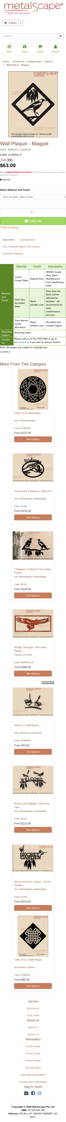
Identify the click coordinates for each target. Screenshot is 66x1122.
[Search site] (60, 36)
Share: (4, 160)
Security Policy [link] (33, 1067)
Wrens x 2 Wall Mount (26, 725)
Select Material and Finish (15, 189)
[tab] (9, 239)
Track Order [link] (33, 1015)
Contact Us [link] (33, 1034)
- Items (11, 23)
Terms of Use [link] (33, 1046)
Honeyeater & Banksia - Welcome (33, 491)
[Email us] (26, 1093)
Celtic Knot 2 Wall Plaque (28, 959)
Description (9, 239)
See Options (33, 439)
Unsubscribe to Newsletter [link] (33, 1082)
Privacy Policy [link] (33, 1053)
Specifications (27, 239)
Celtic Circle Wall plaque (27, 413)
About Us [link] (33, 1027)
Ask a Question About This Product (21, 246)
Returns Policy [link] (33, 1060)
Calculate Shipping (13, 253)
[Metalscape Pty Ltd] (33, 7)
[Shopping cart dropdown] (21, 23)
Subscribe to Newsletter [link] (33, 1074)
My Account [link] (33, 1008)
